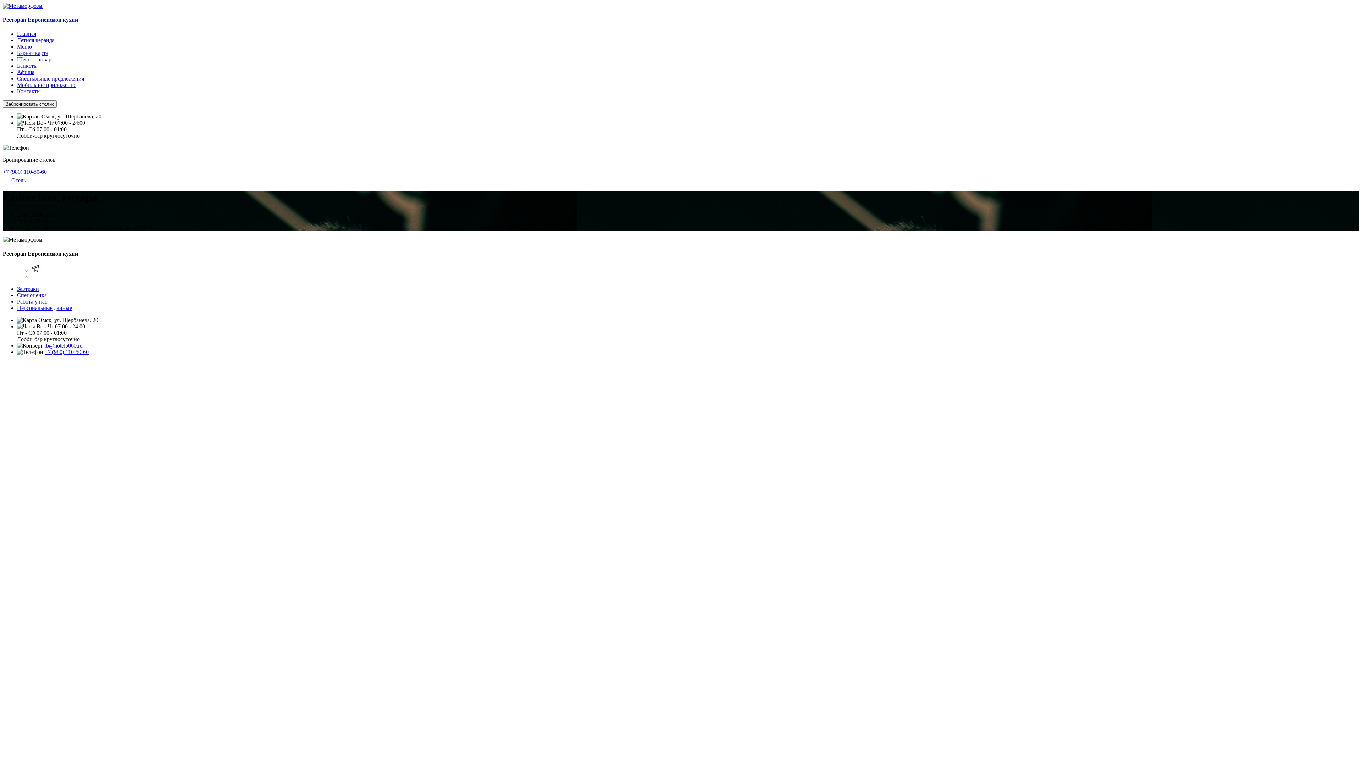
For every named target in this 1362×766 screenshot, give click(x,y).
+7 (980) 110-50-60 (25, 172)
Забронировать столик (30, 104)
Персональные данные (44, 308)
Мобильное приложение (46, 85)
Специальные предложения (50, 79)
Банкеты (27, 66)
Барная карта (32, 53)
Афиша (25, 72)
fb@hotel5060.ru (63, 346)
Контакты (29, 91)
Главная (26, 34)
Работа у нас (32, 302)
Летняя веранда (36, 40)
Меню (24, 47)
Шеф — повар (34, 59)
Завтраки (28, 289)
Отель (18, 180)
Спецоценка (32, 295)
